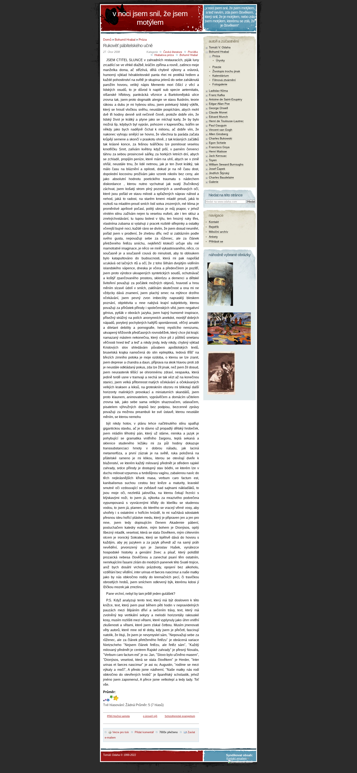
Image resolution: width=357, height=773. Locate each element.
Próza (143, 39)
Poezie (216, 67)
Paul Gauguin (218, 125)
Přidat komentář (144, 732)
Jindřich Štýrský (219, 173)
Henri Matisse (218, 151)
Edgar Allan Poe (219, 103)
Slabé (104, 698)
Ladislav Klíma (218, 90)
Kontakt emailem (236, 758)
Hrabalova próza (164, 55)
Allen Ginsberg (218, 134)
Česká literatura (172, 51)
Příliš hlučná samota (118, 716)
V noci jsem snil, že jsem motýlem (150, 17)
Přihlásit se (216, 241)
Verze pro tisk (120, 732)
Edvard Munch (218, 116)
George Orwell (218, 108)
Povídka (193, 51)
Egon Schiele (217, 142)
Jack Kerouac (218, 155)
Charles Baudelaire (221, 177)
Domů (107, 39)
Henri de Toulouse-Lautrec (226, 121)
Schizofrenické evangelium (180, 716)
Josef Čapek (217, 168)
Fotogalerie (219, 84)
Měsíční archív (218, 231)
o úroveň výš (150, 716)
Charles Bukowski (220, 138)
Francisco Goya (219, 147)
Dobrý (108, 698)
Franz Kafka (217, 95)
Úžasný (116, 698)
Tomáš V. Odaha (220, 47)
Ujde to (106, 698)
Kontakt (214, 221)
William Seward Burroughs (226, 164)
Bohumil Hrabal (125, 39)
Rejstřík (214, 226)
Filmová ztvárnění (224, 80)
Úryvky (220, 60)
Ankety (213, 236)
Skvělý (111, 698)
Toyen (213, 160)
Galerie (213, 181)
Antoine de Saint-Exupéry (225, 99)
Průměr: (109, 692)
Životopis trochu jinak (226, 71)
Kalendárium (220, 75)
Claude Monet (218, 112)
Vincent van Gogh (220, 129)
